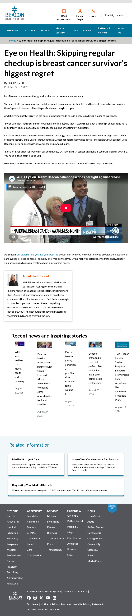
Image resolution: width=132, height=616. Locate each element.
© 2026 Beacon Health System (44, 591)
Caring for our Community (95, 541)
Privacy (71, 549)
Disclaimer (33, 604)
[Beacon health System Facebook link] (29, 598)
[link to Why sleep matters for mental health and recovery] (19, 344)
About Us (122, 30)
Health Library (60, 30)
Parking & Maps (72, 529)
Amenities (72, 543)
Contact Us (81, 591)
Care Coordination (34, 552)
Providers (12, 30)
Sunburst (32, 527)
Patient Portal (75, 521)
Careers (88, 30)
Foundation (33, 515)
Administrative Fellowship (15, 580)
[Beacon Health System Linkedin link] (54, 598)
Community (34, 511)
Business (52, 532)
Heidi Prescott (16, 82)
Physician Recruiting (12, 569)
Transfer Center (56, 538)
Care (70, 554)
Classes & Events (92, 552)
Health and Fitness (53, 524)
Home (12, 40)
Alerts (90, 521)
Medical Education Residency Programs (12, 536)
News (91, 511)
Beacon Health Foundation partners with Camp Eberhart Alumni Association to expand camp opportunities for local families (44, 379)
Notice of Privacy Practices (56, 604)
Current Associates (13, 518)
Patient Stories (95, 527)
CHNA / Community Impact (33, 538)
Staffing (12, 511)
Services (46, 30)
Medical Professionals (14, 552)
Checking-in (74, 537)
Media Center (95, 560)
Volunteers (33, 521)
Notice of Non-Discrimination (43, 609)
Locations (29, 30)
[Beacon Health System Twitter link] (41, 598)
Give (75, 30)
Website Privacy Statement (88, 604)
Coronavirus (94, 532)
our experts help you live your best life (37, 254)
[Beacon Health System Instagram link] (35, 598)
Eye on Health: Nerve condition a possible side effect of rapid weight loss (70, 373)
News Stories (94, 515)
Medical (51, 515)
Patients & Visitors (104, 30)
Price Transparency (54, 546)
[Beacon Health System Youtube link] (48, 598)
